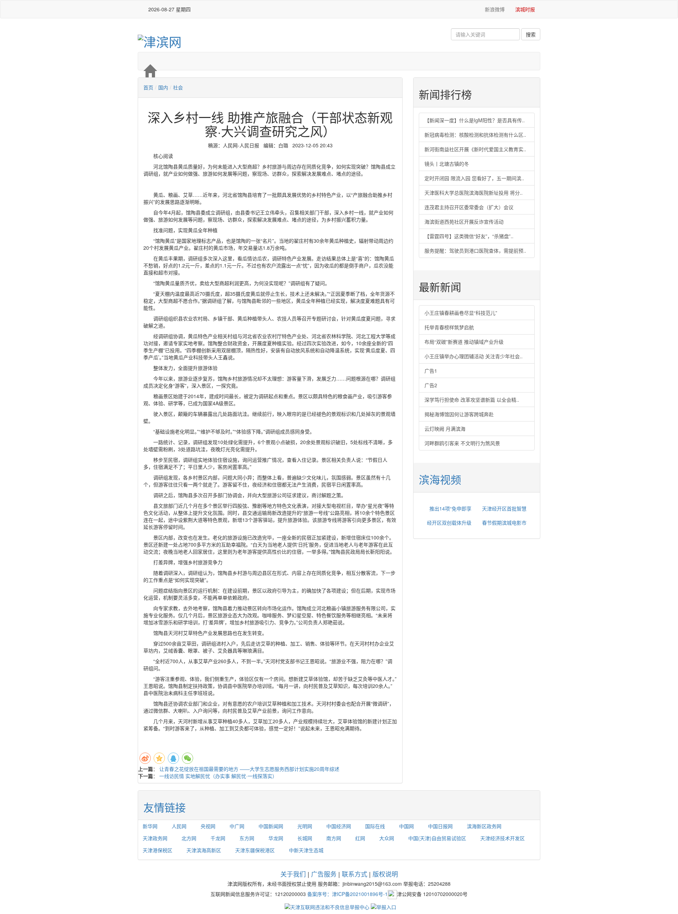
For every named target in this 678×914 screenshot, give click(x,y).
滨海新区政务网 (484, 826)
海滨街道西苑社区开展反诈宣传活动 (464, 221)
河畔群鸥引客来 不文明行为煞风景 (462, 443)
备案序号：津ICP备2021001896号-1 (347, 893)
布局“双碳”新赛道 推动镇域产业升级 (464, 341)
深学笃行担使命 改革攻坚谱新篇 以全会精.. (471, 399)
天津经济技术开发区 (502, 838)
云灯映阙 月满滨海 (444, 428)
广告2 (430, 385)
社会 (178, 87)
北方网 (189, 838)
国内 (163, 87)
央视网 (208, 826)
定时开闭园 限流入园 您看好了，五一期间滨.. (474, 178)
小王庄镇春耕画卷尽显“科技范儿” (460, 312)
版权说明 (385, 873)
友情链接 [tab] (164, 807)
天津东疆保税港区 (255, 850)
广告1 (430, 370)
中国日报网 (440, 826)
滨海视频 (440, 479)
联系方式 (354, 873)
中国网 (406, 826)
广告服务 (324, 873)
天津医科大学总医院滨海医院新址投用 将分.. (473, 192)
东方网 (246, 838)
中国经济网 (338, 826)
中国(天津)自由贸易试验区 (437, 838)
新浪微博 (494, 9)
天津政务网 (155, 838)
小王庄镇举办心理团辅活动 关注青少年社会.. (473, 356)
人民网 (179, 826)
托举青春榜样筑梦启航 (449, 327)
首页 (148, 87)
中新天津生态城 (306, 850)
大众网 (386, 838)
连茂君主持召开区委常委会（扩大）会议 (468, 207)
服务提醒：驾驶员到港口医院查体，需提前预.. (475, 250)
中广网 (237, 826)
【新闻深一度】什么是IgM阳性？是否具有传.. (474, 120)
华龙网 (275, 838)
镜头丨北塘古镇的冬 (446, 163)
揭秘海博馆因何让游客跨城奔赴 (459, 414)
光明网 (304, 826)
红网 (360, 838)
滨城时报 (525, 9)
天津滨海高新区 (203, 850)
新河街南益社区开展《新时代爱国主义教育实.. (475, 149)
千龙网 (217, 838)
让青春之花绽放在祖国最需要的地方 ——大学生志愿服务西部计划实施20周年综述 (249, 768)
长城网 (304, 838)
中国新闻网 (270, 826)
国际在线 (375, 826)
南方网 (333, 838)
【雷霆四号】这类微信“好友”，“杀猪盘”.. (468, 236)
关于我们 (293, 873)
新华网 (150, 826)
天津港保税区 (157, 850)
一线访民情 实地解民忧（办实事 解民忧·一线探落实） (218, 775)
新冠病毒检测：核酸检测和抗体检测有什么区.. (475, 134)
